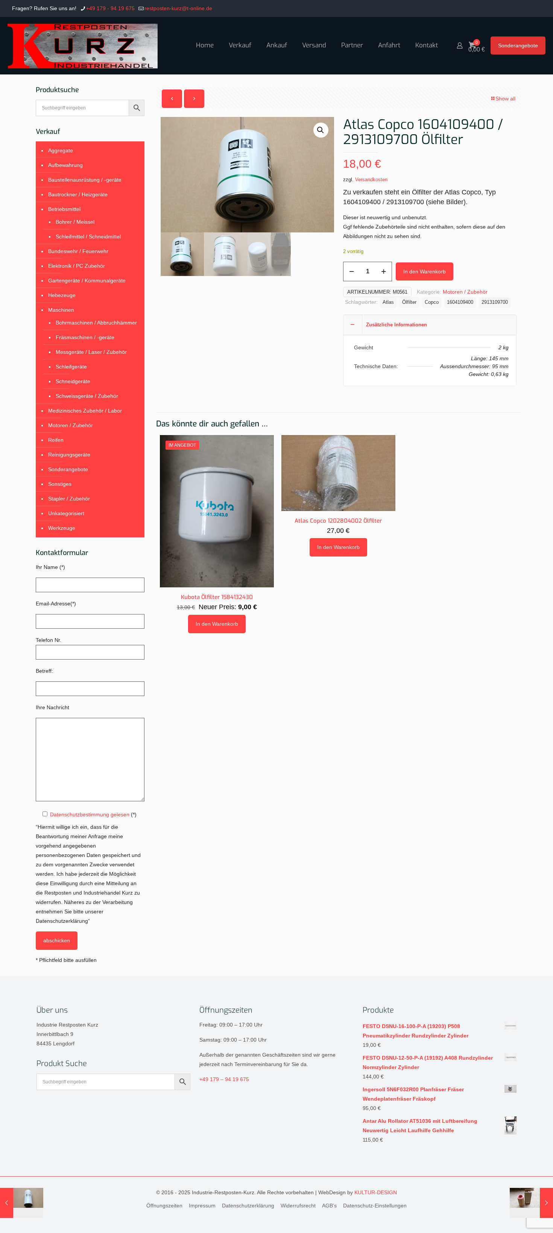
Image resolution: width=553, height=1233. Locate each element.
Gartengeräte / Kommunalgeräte (87, 281)
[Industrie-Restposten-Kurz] (83, 45)
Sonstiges (59, 484)
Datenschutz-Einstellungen (375, 1206)
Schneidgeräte (73, 381)
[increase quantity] (383, 271)
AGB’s (329, 1206)
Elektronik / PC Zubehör (76, 266)
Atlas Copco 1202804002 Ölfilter (338, 521)
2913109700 (495, 302)
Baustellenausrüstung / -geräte (85, 180)
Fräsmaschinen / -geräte (85, 337)
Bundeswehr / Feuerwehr (78, 251)
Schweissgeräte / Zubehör (87, 396)
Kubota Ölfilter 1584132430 (217, 597)
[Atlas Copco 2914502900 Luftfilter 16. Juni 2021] (531, 1203)
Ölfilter (409, 302)
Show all (505, 99)
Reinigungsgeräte (69, 455)
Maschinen (61, 310)
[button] (320, 130)
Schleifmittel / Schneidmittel (88, 237)
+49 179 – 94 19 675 (224, 1079)
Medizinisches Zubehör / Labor (85, 411)
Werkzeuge (61, 528)
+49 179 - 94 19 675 (110, 8)
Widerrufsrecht (298, 1206)
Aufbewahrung (65, 165)
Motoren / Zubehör (465, 292)
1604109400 (460, 302)
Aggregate (60, 150)
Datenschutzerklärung (248, 1206)
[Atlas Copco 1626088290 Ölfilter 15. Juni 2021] (21, 1203)
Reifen (56, 440)
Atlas (388, 302)
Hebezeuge (62, 295)
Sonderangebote (518, 45)
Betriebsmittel (64, 209)
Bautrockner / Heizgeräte (78, 194)
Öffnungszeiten (164, 1206)
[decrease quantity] (351, 271)
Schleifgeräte (71, 367)
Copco (432, 302)
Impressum (202, 1206)
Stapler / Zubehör (69, 499)
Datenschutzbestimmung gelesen (89, 814)
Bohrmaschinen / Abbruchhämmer (96, 323)
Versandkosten (371, 179)
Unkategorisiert (66, 513)
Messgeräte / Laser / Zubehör (91, 352)
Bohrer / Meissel (75, 222)
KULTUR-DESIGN (375, 1192)
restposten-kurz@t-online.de (178, 8)
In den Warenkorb (424, 271)
